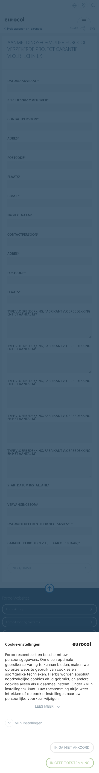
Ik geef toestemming (70, 763)
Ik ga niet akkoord (72, 747)
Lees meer (44, 706)
